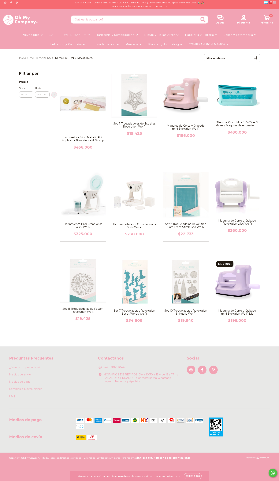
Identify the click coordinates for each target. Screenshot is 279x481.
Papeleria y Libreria (200, 35)
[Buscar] (203, 19)
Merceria (132, 44)
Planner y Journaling (164, 44)
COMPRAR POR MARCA (207, 44)
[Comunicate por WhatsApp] (273, 473)
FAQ (12, 396)
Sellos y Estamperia (239, 35)
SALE (54, 35)
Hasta (38, 88)
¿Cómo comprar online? (24, 367)
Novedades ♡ (33, 35)
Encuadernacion (104, 44)
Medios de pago (20, 381)
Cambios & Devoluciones (25, 389)
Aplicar (54, 95)
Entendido (192, 476)
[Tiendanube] (258, 458)
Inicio (22, 58)
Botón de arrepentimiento (173, 457)
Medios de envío (20, 374)
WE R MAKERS (76, 35)
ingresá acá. (145, 457)
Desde (22, 88)
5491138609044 (114, 367)
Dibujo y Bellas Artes (160, 35)
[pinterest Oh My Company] (16, 2)
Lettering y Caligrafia (66, 44)
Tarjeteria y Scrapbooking (116, 35)
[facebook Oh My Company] (11, 2)
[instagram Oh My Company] (6, 2)
